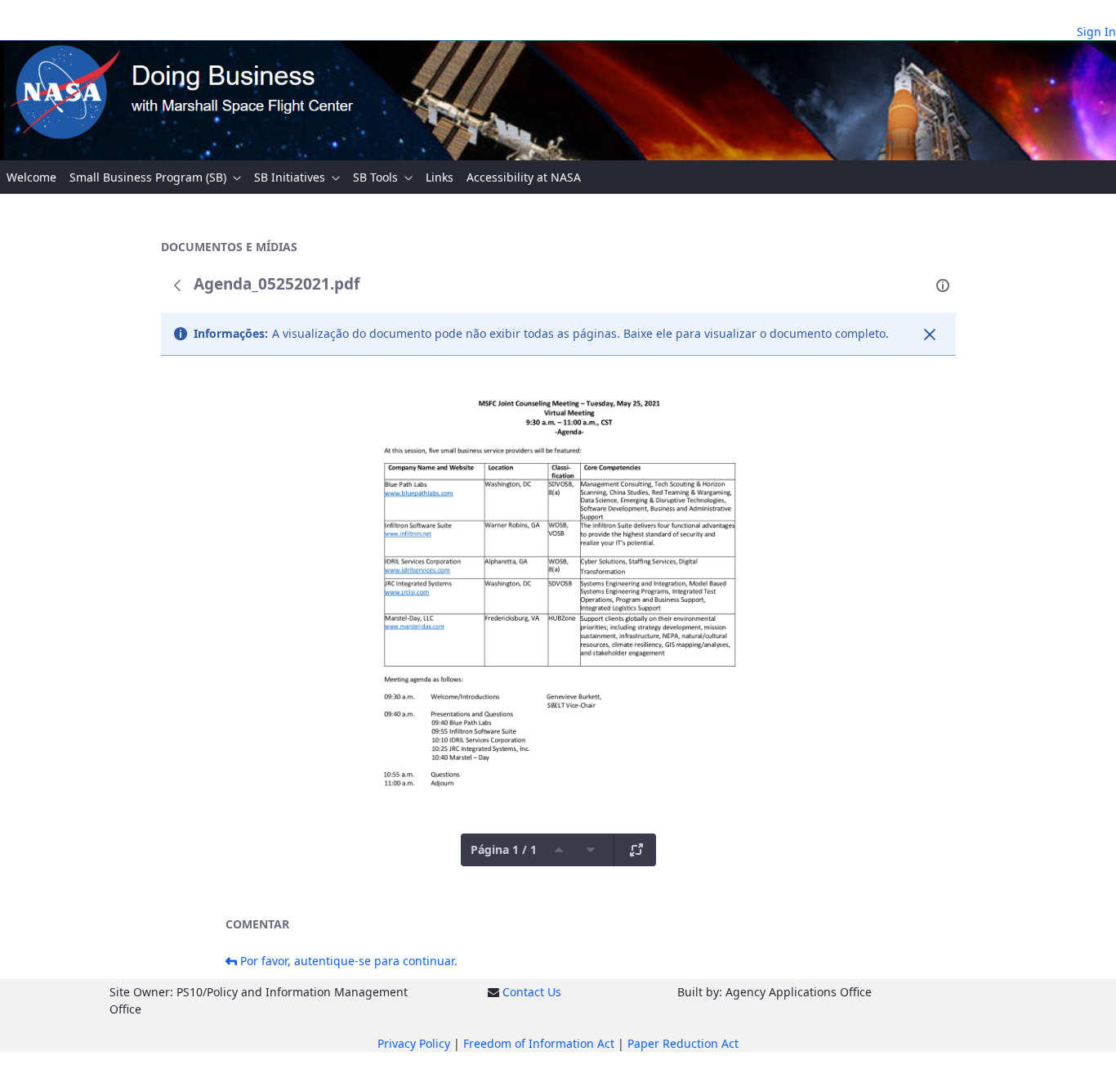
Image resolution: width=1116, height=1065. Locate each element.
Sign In (1096, 31)
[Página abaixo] (590, 850)
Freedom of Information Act (538, 1043)
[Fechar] (930, 334)
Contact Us (531, 992)
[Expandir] (636, 850)
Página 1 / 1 (504, 849)
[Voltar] (177, 285)
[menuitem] (31, 177)
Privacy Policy (413, 1043)
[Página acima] (558, 850)
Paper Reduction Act (683, 1043)
